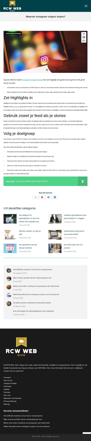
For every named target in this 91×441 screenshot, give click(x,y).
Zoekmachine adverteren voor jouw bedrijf (74, 232)
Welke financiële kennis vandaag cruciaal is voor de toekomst (36, 294)
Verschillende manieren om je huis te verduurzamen (32, 269)
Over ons (7, 395)
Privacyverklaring (10, 401)
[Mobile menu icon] (86, 6)
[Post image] (10, 219)
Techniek (7, 392)
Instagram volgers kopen (32, 80)
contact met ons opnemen (13, 371)
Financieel (7, 386)
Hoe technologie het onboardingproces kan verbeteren (33, 311)
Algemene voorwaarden (12, 398)
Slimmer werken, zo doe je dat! (30, 232)
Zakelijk (6, 389)
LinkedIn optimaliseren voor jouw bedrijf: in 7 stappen (75, 216)
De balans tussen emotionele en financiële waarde (32, 303)
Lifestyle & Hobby (10, 383)
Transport (7, 377)
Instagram (16, 106)
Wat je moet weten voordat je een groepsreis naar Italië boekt (36, 286)
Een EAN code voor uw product (73, 246)
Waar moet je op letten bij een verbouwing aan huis (32, 278)
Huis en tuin (8, 380)
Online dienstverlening (13, 33)
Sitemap (7, 404)
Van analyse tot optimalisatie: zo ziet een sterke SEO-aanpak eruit (29, 218)
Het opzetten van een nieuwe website (28, 246)
